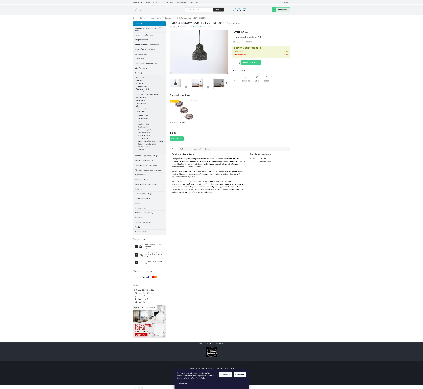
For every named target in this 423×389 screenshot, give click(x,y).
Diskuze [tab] (207, 149)
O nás (155, 2)
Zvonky (137, 227)
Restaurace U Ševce (217, 343)
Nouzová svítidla (141, 86)
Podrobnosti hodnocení (197, 27)
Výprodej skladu (141, 232)
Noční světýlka (140, 83)
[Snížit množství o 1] (240, 63)
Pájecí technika (140, 175)
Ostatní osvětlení (143, 127)
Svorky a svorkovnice (142, 198)
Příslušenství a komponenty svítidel (147, 95)
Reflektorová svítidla (143, 89)
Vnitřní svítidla (140, 112)
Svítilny (137, 203)
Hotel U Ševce (204, 343)
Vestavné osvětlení (144, 147)
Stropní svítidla (143, 138)
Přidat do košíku (250, 63)
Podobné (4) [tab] (184, 149)
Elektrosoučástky (141, 54)
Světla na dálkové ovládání (147, 144)
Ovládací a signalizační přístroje (146, 156)
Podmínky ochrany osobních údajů (187, 2)
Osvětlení (138, 73)
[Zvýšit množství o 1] (240, 61)
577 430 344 (142, 296)
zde (203, 378)
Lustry (140, 121)
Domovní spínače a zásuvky (145, 49)
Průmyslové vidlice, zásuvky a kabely (148, 170)
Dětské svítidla (143, 119)
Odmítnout (225, 374)
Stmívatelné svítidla (144, 136)
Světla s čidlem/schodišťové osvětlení (150, 141)
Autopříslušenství (141, 40)
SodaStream (139, 189)
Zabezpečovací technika (144, 222)
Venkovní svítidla (141, 109)
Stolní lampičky (141, 103)
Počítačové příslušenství (144, 160)
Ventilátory (139, 218)
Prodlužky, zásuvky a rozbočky (146, 165)
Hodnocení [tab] (196, 149)
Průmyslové (140, 92)
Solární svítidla (141, 98)
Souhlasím (239, 374)
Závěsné (141, 150)
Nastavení (183, 383)
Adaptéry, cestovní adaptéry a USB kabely (148, 29)
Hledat (218, 10)
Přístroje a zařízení (141, 179)
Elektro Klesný (143, 299)
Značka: (212, 27)
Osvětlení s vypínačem (145, 130)
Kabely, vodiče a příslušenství (146, 63)
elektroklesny (142, 302)
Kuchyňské (139, 81)
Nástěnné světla (143, 124)
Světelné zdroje (140, 208)
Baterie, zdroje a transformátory (147, 44)
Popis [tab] (174, 149)
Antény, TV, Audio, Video (144, 35)
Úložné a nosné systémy (144, 213)
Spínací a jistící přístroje (143, 194)
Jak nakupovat (137, 2)
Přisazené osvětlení (144, 133)
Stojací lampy (140, 101)
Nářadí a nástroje (141, 68)
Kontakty (148, 2)
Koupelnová (140, 78)
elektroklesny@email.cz (146, 293)
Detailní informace (238, 70)
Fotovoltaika (139, 59)
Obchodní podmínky (166, 2)
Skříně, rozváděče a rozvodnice (146, 184)
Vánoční (138, 106)
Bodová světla (143, 116)
